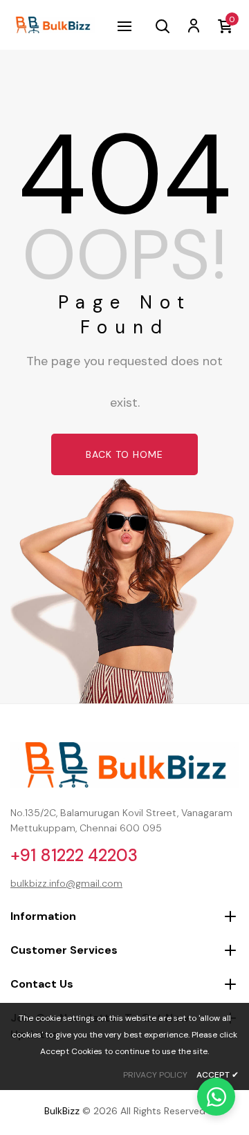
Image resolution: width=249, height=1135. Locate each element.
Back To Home (124, 454)
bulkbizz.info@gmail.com (66, 883)
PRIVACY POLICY (155, 1074)
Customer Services (64, 950)
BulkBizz (62, 1111)
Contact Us (41, 984)
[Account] (193, 25)
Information (43, 916)
